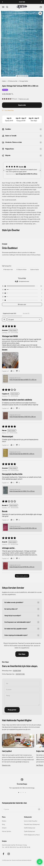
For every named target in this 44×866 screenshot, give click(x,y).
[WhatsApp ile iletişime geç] (39, 861)
